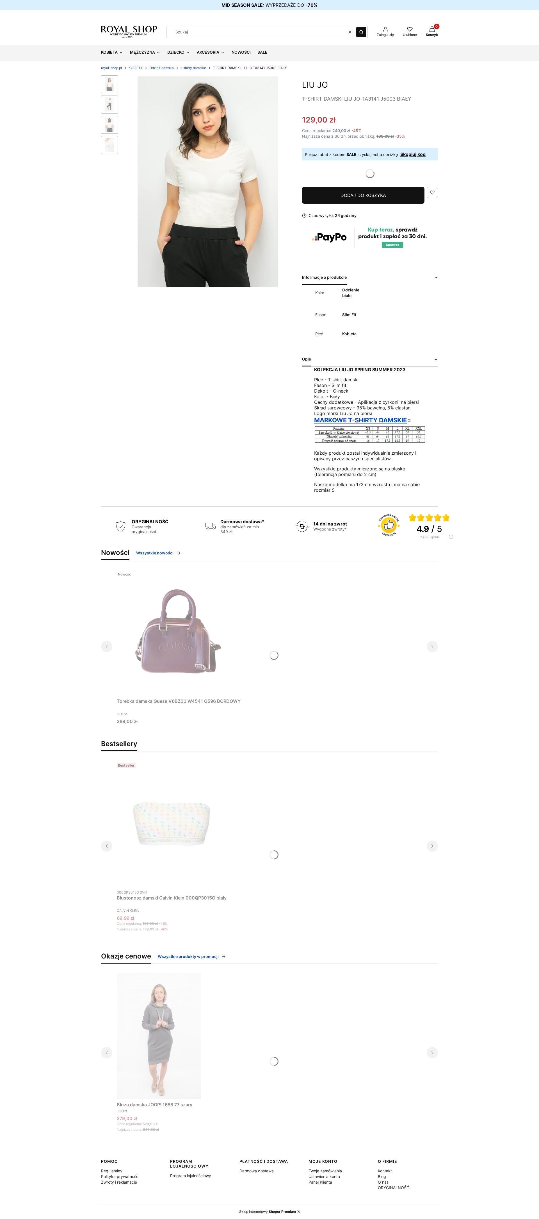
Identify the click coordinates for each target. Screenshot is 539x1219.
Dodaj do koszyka (363, 195)
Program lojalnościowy (190, 1175)
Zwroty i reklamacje (119, 1182)
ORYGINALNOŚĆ (393, 1187)
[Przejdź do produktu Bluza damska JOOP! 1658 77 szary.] (159, 1036)
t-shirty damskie (193, 68)
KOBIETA (136, 68)
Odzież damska (161, 68)
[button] (361, 32)
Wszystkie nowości (154, 552)
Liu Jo (315, 85)
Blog (382, 1176)
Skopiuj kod (413, 154)
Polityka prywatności (120, 1176)
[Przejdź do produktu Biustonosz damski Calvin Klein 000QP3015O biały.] (172, 823)
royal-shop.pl (111, 68)
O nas (383, 1182)
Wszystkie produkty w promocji (188, 956)
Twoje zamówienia (325, 1170)
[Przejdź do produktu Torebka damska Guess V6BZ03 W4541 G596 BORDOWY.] (178, 632)
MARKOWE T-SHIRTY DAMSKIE (360, 420)
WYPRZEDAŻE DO (269, 5)
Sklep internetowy (267, 1211)
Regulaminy (111, 1170)
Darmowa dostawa (256, 1170)
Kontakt (385, 1170)
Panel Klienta (320, 1182)
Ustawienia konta (324, 1176)
